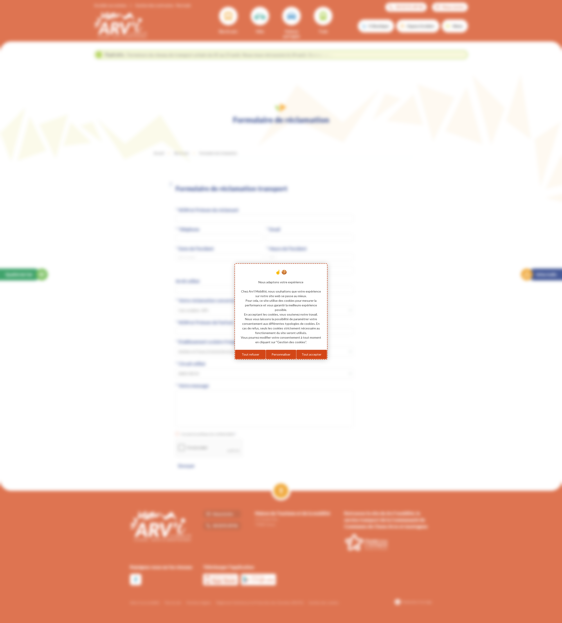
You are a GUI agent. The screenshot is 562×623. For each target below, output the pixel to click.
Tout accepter (311, 354)
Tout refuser (250, 354)
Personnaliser (281, 354)
